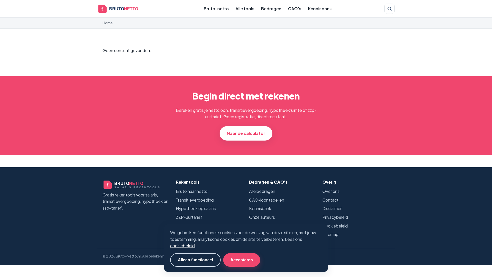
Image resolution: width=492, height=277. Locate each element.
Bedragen (271, 8)
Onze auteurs (262, 217)
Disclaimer (332, 208)
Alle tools (244, 8)
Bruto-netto (216, 8)
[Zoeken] (389, 9)
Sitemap (330, 234)
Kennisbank (320, 8)
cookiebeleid (182, 245)
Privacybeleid (335, 217)
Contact (330, 200)
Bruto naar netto (192, 191)
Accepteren (241, 260)
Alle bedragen (262, 191)
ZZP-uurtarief (189, 217)
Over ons (331, 191)
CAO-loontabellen (266, 200)
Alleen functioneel (195, 260)
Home (107, 23)
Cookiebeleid (335, 226)
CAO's (294, 8)
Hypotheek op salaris (196, 208)
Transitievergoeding (195, 200)
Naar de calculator (246, 133)
